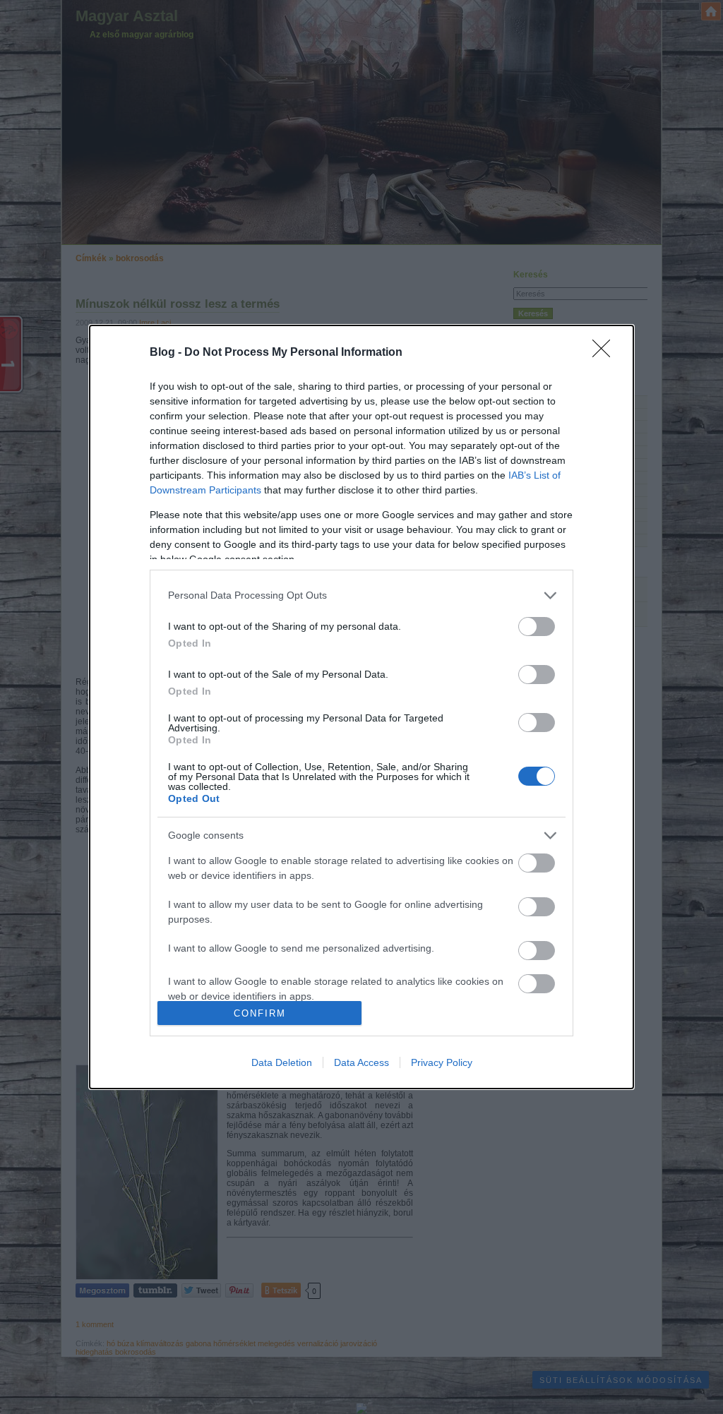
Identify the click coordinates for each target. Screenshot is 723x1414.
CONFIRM (260, 1013)
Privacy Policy (441, 1062)
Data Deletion (281, 1062)
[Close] (605, 353)
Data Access (361, 1062)
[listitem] (361, 595)
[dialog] (361, 707)
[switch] (536, 626)
